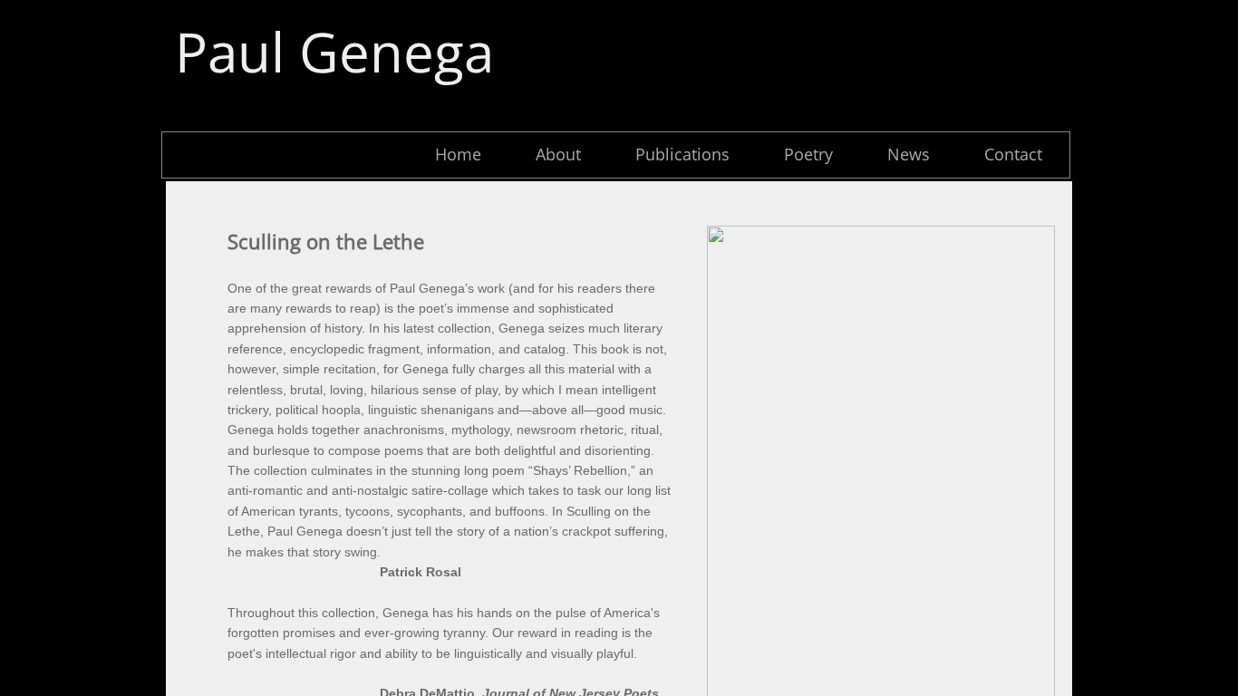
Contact (1013, 154)
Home (458, 154)
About (558, 154)
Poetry (808, 154)
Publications (682, 154)
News (908, 154)
